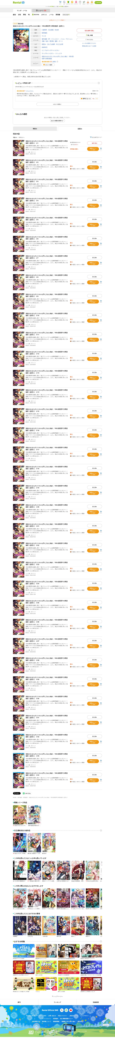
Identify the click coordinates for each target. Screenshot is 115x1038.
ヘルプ (39, 1016)
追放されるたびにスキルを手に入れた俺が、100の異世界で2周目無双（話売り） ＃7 (47, 257)
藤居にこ (73, 936)
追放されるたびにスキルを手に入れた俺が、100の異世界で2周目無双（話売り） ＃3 (47, 180)
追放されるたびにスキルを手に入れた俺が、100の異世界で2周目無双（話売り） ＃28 (47, 659)
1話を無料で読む (89, 30)
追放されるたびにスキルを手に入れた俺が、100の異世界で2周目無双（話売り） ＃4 (47, 199)
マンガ (44, 36)
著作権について (46, 1021)
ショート (42, 10)
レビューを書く (49, 65)
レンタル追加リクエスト (89, 43)
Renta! (14, 797)
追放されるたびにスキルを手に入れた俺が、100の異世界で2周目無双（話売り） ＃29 (47, 678)
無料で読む (94, 143)
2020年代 (44, 47)
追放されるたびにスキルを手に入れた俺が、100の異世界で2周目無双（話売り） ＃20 (47, 506)
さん (29, 91)
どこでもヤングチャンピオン (50, 50)
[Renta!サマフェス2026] (23, 2)
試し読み (94, 162)
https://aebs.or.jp (38, 1033)
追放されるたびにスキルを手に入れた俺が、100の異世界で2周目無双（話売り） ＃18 (47, 468)
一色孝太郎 (45, 936)
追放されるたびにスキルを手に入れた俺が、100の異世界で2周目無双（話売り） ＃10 (47, 314)
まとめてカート (96, 137)
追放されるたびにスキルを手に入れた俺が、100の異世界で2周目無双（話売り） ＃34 (47, 774)
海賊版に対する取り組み (68, 1021)
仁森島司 (44, 30)
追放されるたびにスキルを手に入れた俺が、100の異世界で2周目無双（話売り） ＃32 (47, 736)
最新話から (22, 137)
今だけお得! (59, 44)
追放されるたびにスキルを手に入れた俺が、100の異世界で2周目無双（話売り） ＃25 (47, 602)
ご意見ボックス (73, 1016)
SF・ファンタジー (53, 39)
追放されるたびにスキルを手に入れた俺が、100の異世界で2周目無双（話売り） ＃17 (47, 448)
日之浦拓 (51, 30)
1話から (15, 137)
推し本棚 (90, 35)
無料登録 (99, 2)
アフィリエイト (46, 1018)
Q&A (44, 1016)
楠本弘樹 (59, 936)
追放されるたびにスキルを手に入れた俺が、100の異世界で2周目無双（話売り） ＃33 (47, 755)
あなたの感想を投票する (57, 120)
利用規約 (55, 1018)
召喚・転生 (45, 41)
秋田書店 (44, 33)
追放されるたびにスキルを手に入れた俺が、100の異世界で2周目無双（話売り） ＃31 (47, 717)
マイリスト (90, 39)
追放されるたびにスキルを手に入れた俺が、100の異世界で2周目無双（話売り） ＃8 (47, 276)
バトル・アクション (66, 39)
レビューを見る (57, 104)
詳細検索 (96, 1002)
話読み (44, 44)
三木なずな (30, 936)
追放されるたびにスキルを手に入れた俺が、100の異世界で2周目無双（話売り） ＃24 (47, 583)
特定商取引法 (36, 1021)
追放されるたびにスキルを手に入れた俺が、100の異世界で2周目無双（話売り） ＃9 (47, 295)
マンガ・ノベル (22, 10)
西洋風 (52, 41)
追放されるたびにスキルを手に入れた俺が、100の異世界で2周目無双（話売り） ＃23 (47, 563)
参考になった (87, 98)
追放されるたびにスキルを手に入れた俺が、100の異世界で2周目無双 (58, 57)
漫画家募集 (56, 1021)
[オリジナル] (35, 14)
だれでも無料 (51, 44)
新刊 (19, 1002)
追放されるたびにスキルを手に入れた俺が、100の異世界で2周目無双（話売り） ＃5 (47, 219)
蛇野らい (88, 936)
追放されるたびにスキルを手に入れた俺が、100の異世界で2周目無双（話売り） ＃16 (47, 429)
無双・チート (59, 41)
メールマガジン (84, 1016)
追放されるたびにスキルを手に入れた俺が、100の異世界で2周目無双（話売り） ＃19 (47, 487)
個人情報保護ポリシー (66, 1018)
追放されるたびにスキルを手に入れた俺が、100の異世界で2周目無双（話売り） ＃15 (47, 410)
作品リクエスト (62, 1016)
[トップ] (17, 2)
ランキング (57, 1002)
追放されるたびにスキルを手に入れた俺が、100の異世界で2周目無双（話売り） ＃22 (47, 544)
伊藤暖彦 (15, 936)
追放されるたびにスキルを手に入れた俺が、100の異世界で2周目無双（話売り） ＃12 (47, 353)
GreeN (57, 30)
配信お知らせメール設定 (89, 46)
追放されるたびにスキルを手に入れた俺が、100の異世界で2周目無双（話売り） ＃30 (47, 697)
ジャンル (65, 14)
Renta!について (30, 1016)
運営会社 (80, 1021)
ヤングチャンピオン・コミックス (52, 53)
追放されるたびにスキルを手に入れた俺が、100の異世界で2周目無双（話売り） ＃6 (47, 238)
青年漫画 (44, 39)
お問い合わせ (52, 1016)
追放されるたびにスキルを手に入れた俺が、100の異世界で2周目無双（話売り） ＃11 (47, 334)
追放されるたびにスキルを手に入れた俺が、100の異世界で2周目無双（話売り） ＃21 (47, 525)
